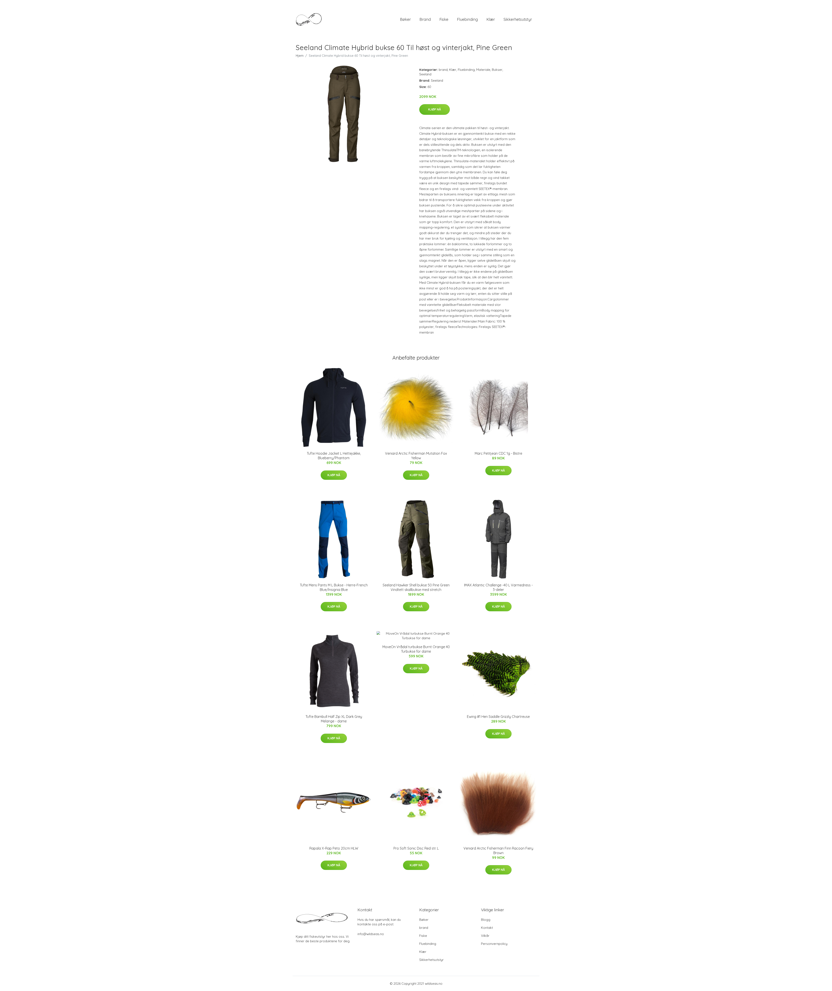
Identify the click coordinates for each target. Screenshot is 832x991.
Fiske (443, 19)
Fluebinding (467, 19)
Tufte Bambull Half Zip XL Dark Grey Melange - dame (334, 718)
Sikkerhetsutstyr (518, 19)
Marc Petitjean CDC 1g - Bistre (498, 453)
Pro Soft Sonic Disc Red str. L (416, 848)
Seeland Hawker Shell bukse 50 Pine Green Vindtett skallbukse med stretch (416, 587)
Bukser (497, 70)
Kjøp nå (434, 109)
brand (425, 19)
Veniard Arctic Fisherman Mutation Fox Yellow (416, 455)
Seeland (425, 74)
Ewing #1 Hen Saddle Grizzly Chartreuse (498, 716)
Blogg (485, 920)
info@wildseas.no (371, 934)
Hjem (300, 56)
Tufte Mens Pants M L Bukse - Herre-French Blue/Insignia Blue (334, 587)
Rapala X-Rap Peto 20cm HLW (333, 848)
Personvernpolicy (494, 944)
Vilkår (485, 936)
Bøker (405, 19)
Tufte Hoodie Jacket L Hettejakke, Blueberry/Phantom (334, 455)
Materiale (483, 70)
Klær (490, 19)
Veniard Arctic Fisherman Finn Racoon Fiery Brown (498, 850)
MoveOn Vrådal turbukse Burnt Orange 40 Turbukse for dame (416, 649)
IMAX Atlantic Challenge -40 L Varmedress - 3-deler (498, 587)
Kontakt (487, 928)
